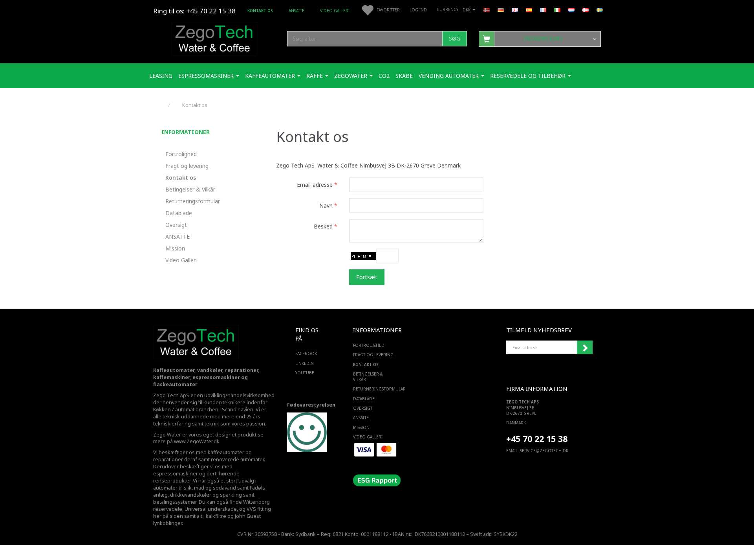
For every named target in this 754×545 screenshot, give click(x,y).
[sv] (600, 9)
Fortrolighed (181, 154)
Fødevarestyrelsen (311, 404)
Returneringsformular (192, 201)
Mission (175, 248)
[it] (557, 9)
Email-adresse (315, 184)
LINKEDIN (304, 363)
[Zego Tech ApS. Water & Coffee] (214, 38)
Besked (323, 226)
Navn (326, 205)
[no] (585, 9)
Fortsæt (366, 277)
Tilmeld (585, 347)
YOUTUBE (304, 373)
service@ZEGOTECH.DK (544, 450)
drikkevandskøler (190, 495)
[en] (515, 9)
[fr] (543, 9)
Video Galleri (335, 10)
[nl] (571, 9)
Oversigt (176, 224)
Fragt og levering (187, 165)
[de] (501, 9)
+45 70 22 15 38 (536, 438)
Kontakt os (260, 10)
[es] (529, 9)
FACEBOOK (306, 353)
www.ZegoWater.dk (197, 441)
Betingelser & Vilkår (190, 189)
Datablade (178, 213)
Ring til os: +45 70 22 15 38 (194, 10)
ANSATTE (296, 10)
